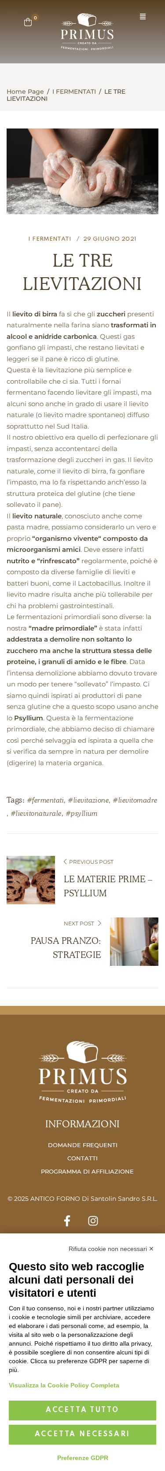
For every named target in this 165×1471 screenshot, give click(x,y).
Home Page (25, 91)
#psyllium (82, 813)
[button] (142, 17)
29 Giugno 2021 (110, 239)
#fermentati (45, 800)
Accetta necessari (83, 1434)
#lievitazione (88, 800)
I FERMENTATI (74, 91)
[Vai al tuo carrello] (28, 22)
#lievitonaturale (36, 813)
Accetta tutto (82, 1410)
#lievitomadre (135, 800)
